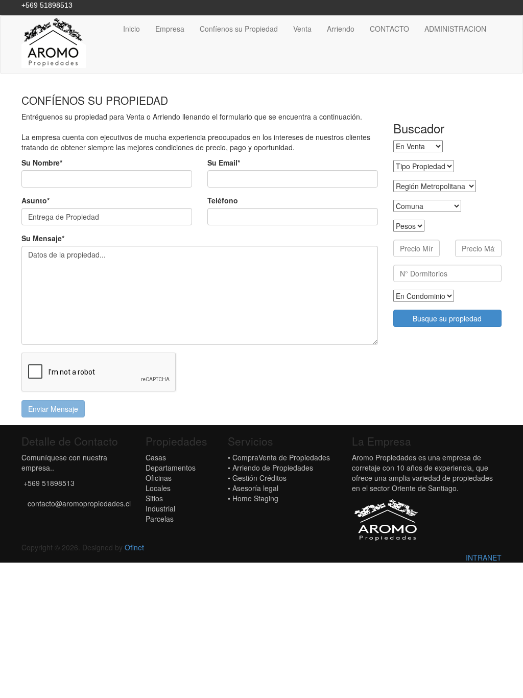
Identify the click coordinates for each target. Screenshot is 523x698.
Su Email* (223, 162)
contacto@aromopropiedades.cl (79, 503)
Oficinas (159, 478)
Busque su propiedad (447, 318)
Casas (156, 457)
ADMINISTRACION (455, 29)
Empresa (169, 29)
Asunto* (35, 200)
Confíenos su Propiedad (239, 29)
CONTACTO (389, 29)
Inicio (131, 29)
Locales (158, 488)
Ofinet (134, 547)
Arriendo (340, 29)
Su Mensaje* (42, 238)
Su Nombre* (41, 162)
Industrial (160, 508)
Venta (302, 29)
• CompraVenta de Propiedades (279, 457)
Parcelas (160, 519)
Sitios (154, 498)
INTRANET (484, 557)
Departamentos (171, 467)
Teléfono (222, 200)
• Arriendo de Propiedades (270, 467)
